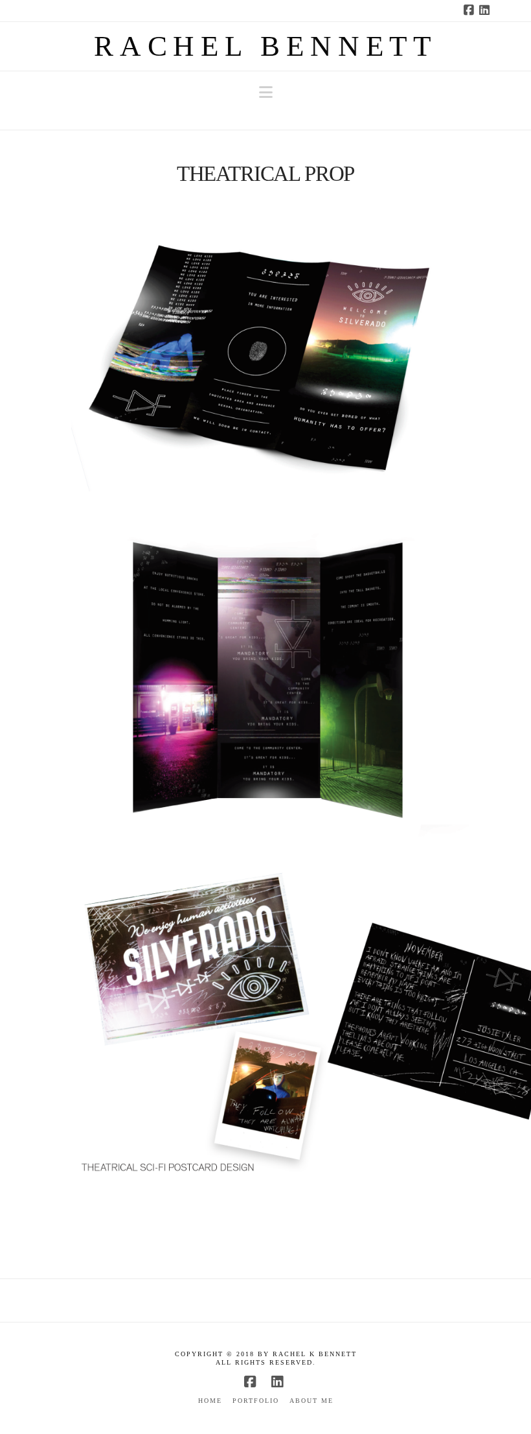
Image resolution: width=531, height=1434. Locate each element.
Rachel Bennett (265, 46)
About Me (311, 1400)
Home (210, 1400)
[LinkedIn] (486, 10)
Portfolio (255, 1400)
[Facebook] (471, 10)
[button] (266, 92)
